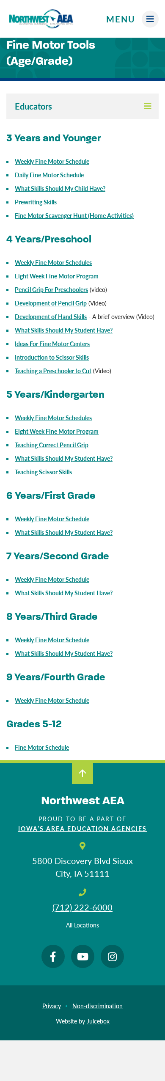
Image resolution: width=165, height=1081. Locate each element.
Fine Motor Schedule (42, 747)
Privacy (51, 1005)
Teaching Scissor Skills (43, 472)
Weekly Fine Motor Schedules (53, 417)
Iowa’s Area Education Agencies (82, 828)
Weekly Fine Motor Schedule (52, 518)
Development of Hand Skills (51, 316)
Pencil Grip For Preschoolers (51, 289)
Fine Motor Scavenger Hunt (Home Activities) (74, 215)
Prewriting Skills (36, 202)
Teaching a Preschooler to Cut (53, 370)
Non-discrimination (97, 1005)
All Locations (82, 925)
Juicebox (98, 1021)
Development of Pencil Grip (51, 303)
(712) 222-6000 (82, 907)
